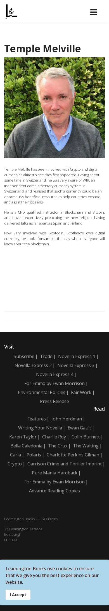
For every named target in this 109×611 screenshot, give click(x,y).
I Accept (18, 594)
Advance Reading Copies (54, 491)
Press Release (54, 401)
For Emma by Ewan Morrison (54, 383)
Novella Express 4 (54, 374)
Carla (15, 455)
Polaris (34, 455)
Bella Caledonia (26, 446)
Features (36, 419)
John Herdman (66, 419)
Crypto (15, 464)
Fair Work (81, 392)
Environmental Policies (41, 392)
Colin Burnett (86, 437)
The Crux (57, 446)
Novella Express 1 (76, 356)
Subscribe (24, 356)
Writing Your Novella (40, 428)
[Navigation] (94, 11)
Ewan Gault (79, 428)
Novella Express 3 (75, 365)
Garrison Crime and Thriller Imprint (64, 464)
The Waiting (86, 446)
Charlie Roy (54, 437)
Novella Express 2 (33, 365)
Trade (46, 356)
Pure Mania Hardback (54, 473)
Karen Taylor (23, 437)
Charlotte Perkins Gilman (73, 455)
